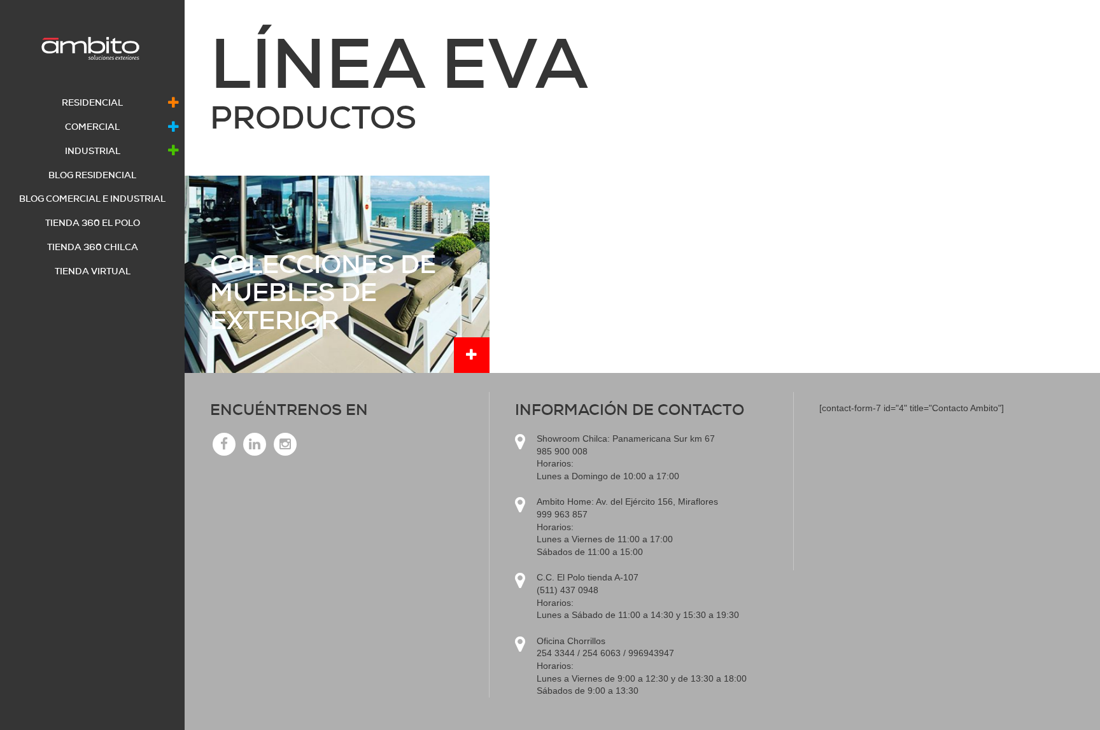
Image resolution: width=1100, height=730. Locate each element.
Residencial (92, 102)
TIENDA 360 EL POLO (92, 222)
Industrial (92, 151)
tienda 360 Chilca (92, 247)
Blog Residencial (92, 175)
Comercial (92, 126)
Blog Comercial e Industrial (92, 198)
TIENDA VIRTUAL (92, 271)
